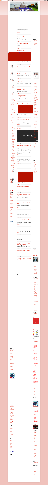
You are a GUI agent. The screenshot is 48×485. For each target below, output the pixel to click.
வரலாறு (34, 161)
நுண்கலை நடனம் (35, 118)
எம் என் (11, 197)
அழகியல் (34, 134)
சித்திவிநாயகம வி (35, 267)
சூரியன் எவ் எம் (11, 352)
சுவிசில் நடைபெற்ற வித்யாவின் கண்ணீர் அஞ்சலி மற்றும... (13, 129)
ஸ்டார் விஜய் (11, 370)
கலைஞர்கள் (11, 428)
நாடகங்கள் (35, 172)
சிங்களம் (34, 140)
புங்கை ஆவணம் (11, 411)
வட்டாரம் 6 (35, 390)
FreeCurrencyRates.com (35, 255)
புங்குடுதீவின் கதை (35, 359)
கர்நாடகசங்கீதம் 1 (35, 83)
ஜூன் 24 (12, 85)
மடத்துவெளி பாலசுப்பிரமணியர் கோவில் (35, 353)
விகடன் (34, 149)
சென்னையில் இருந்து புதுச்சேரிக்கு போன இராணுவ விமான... (13, 139)
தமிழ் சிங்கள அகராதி (36, 99)
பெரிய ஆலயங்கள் (34, 347)
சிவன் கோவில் (35, 303)
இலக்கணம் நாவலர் (35, 101)
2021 (11, 68)
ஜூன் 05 (12, 171)
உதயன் (11, 440)
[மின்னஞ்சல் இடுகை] (20, 41)
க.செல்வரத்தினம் (35, 310)
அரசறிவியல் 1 (35, 137)
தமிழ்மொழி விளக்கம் (36, 111)
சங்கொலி (11, 443)
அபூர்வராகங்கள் (11, 421)
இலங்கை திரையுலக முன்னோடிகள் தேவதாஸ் (36, 287)
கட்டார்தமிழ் (11, 362)
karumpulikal (35, 249)
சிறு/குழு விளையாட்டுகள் (35, 90)
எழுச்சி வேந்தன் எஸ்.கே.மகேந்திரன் (35, 374)
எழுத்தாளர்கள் (11, 430)
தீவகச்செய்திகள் (12, 427)
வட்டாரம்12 (35, 395)
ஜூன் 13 (12, 95)
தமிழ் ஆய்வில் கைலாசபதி (35, 100)
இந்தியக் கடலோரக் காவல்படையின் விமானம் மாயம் (22, 103)
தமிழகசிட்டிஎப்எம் (12, 363)
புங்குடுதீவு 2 (35, 432)
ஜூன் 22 (12, 87)
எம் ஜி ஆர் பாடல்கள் (12, 415)
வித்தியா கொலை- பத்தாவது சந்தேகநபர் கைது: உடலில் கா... (13, 135)
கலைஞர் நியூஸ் (11, 203)
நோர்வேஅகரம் (11, 368)
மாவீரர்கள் (11, 431)
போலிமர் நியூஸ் (11, 194)
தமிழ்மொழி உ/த (35, 110)
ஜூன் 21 (12, 88)
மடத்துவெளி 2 (35, 435)
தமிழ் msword (35, 108)
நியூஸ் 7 (11, 196)
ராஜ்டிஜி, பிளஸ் (11, 207)
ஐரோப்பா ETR (11, 360)
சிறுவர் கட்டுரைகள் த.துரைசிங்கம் (35, 293)
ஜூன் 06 (12, 170)
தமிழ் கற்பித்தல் (35, 105)
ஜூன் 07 (12, 169)
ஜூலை (11, 78)
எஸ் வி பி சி (11, 214)
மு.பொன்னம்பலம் (35, 326)
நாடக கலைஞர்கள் (34, 365)
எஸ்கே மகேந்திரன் (35, 43)
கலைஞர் (11, 204)
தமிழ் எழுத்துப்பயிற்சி (35, 104)
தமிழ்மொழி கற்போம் (35, 113)
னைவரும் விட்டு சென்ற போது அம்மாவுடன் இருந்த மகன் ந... (12, 147)
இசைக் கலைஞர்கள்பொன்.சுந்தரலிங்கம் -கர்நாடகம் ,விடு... (35, 364)
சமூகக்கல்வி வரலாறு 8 (36, 87)
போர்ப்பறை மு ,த (35, 296)
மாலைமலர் (11, 446)
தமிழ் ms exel (35, 107)
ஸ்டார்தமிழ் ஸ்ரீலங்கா (12, 349)
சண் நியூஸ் (11, 212)
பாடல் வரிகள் (11, 419)
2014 (11, 180)
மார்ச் (11, 177)
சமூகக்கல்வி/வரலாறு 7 (36, 86)
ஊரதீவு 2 (34, 437)
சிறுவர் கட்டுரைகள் (35, 91)
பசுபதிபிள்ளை (35, 41)
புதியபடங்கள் (11, 434)
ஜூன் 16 (12, 92)
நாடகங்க (34, 383)
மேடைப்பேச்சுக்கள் (12, 414)
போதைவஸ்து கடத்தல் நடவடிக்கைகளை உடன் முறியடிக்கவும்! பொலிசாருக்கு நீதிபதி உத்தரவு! (23, 250)
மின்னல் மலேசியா (12, 365)
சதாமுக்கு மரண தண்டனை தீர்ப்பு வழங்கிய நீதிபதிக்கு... (13, 127)
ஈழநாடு (34, 150)
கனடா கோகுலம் (11, 356)
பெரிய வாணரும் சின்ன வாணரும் (35, 377)
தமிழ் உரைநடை (35, 102)
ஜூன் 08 (12, 168)
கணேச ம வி (35, 266)
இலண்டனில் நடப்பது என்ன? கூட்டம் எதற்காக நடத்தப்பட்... (13, 164)
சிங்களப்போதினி (35, 92)
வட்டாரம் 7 (35, 391)
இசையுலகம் (11, 435)
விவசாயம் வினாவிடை (36, 131)
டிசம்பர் (11, 74)
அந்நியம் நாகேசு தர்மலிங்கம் (35, 292)
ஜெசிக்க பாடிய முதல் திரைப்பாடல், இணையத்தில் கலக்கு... (13, 110)
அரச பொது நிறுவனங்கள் (35, 381)
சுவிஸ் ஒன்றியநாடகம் (36, 341)
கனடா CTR (11, 369)
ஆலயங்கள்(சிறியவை (35, 346)
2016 (11, 72)
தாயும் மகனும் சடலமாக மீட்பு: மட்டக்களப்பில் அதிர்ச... (13, 100)
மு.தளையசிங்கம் (34, 372)
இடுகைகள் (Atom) (22, 259)
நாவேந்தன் (34, 371)
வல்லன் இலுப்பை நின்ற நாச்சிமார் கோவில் (35, 345)
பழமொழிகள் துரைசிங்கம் (35, 282)
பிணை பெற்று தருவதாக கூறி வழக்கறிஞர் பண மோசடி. (22, 73)
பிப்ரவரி (11, 178)
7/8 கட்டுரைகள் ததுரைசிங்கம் (35, 280)
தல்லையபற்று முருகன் (36, 301)
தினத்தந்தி (11, 447)
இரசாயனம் (35, 126)
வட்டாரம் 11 (35, 394)
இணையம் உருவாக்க (12, 406)
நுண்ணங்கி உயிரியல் (35, 121)
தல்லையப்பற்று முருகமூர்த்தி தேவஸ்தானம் (35, 350)
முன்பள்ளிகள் (35, 168)
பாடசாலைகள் (11, 436)
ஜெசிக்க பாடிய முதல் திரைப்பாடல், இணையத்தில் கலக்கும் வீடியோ (24, 66)
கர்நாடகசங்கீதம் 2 (35, 84)
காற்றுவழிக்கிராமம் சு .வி (36, 295)
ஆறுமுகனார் (35, 44)
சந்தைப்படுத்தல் (35, 141)
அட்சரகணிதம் (35, 128)
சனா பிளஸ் (11, 209)
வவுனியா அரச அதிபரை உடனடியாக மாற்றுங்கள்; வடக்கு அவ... (13, 118)
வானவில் (11, 216)
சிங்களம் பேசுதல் (35, 89)
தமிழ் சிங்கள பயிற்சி (35, 97)
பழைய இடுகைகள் (29, 258)
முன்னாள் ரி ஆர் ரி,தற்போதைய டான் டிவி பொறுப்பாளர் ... (13, 161)
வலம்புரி (11, 439)
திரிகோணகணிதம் (35, 115)
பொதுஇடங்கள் (35, 453)
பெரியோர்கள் (35, 449)
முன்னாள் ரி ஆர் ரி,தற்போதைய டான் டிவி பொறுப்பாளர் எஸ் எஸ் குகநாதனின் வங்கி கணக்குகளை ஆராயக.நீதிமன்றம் (23, 236)
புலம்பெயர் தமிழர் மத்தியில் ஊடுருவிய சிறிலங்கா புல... (13, 103)
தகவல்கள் (35, 452)
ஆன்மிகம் (11, 433)
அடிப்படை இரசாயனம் (36, 143)
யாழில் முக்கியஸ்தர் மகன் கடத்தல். (20, 50)
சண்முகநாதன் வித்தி (36, 444)
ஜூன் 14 (12, 94)
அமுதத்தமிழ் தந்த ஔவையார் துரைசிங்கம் (36, 283)
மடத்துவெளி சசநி (35, 313)
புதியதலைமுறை (11, 206)
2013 (11, 181)
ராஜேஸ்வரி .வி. (35, 275)
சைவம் (11, 408)
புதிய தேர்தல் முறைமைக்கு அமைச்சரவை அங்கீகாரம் (22, 170)
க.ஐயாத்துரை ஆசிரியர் (35, 378)
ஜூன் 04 (12, 172)
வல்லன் (34, 438)
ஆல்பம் (33, 369)
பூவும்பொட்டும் (11, 405)
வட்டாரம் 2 (35, 387)
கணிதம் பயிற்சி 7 (35, 82)
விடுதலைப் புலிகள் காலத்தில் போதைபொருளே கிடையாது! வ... (13, 156)
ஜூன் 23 (12, 86)
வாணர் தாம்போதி (34, 356)
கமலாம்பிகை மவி (35, 265)
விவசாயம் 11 (35, 130)
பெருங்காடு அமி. (35, 270)
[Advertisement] (24, 20)
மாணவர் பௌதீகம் (35, 123)
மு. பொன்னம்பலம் (34, 370)
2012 (11, 182)
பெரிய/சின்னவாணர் (35, 40)
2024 (11, 65)
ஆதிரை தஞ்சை (11, 357)
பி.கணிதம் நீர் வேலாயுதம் (36, 117)
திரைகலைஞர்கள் (35, 171)
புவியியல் (34, 162)
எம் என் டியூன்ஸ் (11, 200)
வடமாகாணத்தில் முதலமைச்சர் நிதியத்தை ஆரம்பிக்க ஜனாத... (13, 150)
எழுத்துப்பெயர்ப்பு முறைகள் (35, 98)
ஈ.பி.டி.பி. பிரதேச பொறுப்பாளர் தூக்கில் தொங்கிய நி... (13, 144)
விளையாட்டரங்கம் (12, 418)
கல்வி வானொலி (11, 350)
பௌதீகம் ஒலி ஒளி (35, 124)
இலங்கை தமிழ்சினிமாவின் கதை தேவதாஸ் (36, 289)
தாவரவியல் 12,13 (35, 114)
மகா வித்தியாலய (35, 445)
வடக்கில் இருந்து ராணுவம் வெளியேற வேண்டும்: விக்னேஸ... (13, 158)
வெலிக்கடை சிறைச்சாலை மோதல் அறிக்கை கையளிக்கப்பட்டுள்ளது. (21, 96)
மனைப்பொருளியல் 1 (35, 125)
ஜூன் (11, 79)
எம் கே (11, 199)
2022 (11, 67)
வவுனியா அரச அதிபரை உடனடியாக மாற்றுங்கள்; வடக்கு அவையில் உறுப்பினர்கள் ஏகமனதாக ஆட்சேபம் (24, 89)
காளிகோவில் (35, 304)
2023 (11, 66)
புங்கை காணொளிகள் (12, 412)
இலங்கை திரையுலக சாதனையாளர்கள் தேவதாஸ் (35, 291)
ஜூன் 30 (12, 80)
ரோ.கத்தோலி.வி (35, 269)
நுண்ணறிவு (35, 120)
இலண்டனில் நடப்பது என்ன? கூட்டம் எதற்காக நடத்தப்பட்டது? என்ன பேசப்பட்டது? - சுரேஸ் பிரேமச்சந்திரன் (23, 244)
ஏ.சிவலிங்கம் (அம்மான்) (36, 46)
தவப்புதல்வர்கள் (35, 471)
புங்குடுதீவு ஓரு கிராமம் (35, 357)
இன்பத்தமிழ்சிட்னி (12, 355)
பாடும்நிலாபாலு (11, 416)
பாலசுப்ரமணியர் (35, 300)
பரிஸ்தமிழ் (34, 147)
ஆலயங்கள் (35, 455)
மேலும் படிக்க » (18, 32)
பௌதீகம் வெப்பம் (35, 127)
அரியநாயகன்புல (35, 273)
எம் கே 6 (11, 201)
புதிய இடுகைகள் (19, 258)
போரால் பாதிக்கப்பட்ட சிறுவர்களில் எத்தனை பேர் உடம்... (12, 115)
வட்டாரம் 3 (35, 388)
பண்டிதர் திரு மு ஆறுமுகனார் (34, 380)
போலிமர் (11, 193)
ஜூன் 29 (12, 81)
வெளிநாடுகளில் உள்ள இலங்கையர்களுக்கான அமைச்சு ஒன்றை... (13, 153)
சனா (10, 210)
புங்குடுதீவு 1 (35, 431)
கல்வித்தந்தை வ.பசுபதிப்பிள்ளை (35, 375)
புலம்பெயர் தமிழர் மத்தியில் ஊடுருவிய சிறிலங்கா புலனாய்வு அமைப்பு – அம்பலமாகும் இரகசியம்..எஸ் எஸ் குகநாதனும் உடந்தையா (24, 36)
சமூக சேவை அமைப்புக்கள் (35, 382)
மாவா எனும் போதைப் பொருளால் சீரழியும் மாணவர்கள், (22, 43)
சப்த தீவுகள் (34, 358)
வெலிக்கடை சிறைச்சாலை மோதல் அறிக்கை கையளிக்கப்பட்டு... (13, 122)
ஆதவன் (11, 359)
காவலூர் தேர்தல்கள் (12, 409)
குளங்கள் (34, 165)
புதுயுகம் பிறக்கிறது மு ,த (36, 294)
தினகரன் (11, 442)
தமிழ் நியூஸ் (11, 213)
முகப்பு (24, 258)
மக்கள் (11, 202)
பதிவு (34, 146)
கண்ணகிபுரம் (35, 441)
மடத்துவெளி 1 (35, 434)
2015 (11, 73)
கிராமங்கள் (35, 164)
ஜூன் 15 (12, 93)
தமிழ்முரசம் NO (11, 366)
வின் (10, 217)
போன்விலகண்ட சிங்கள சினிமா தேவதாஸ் (36, 284)
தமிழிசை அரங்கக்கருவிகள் (35, 95)
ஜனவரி (11, 179)
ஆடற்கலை (35, 133)
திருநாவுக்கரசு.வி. (35, 272)
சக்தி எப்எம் (11, 353)
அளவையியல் (35, 136)
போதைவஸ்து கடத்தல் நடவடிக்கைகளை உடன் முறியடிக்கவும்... (13, 166)
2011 (11, 183)
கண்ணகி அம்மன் (35, 442)
